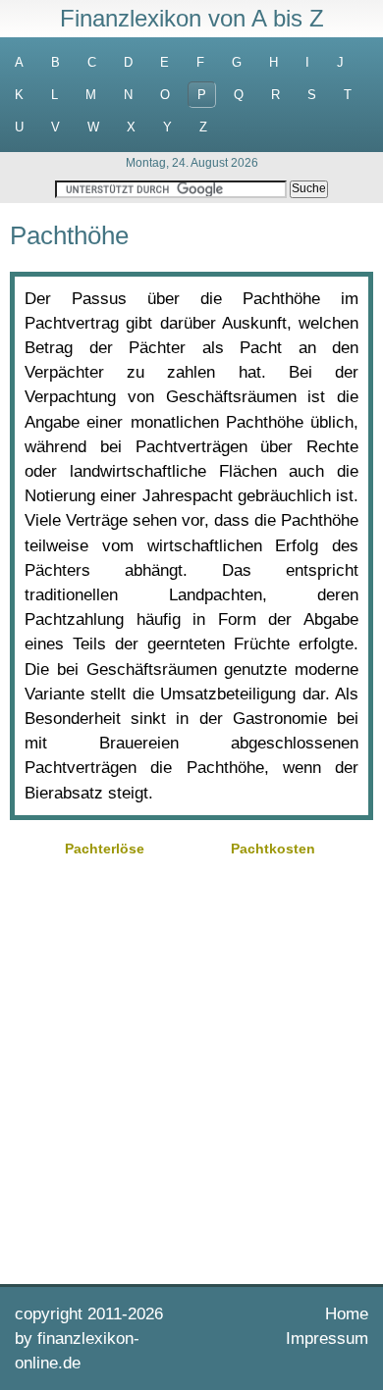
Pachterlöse (104, 848)
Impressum (327, 1338)
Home (346, 1314)
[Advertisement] (191, 1068)
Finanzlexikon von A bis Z (192, 18)
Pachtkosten (273, 848)
